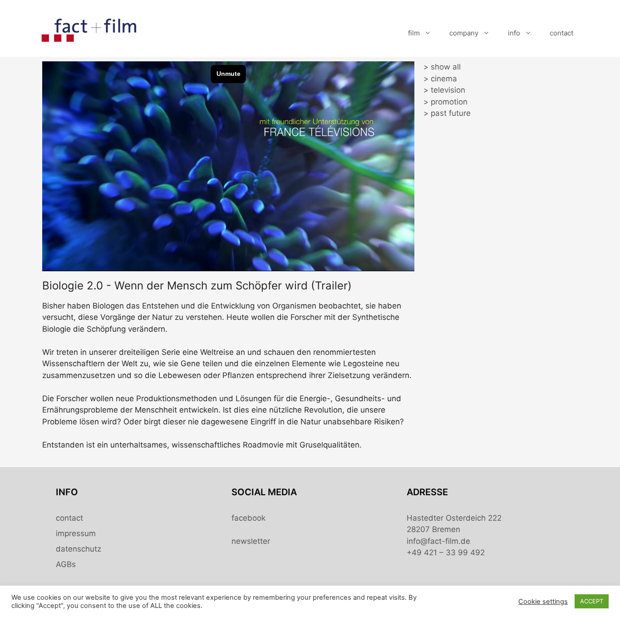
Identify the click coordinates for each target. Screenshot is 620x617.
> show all (442, 66)
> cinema (440, 78)
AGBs (66, 564)
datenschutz (78, 548)
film (414, 33)
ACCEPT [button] (591, 601)
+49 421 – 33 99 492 (446, 552)
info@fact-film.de (438, 541)
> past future (447, 113)
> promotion (445, 101)
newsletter (250, 541)
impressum (76, 533)
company (463, 33)
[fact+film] (90, 32)
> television (444, 90)
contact (561, 33)
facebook (248, 517)
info (514, 33)
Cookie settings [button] (543, 601)
